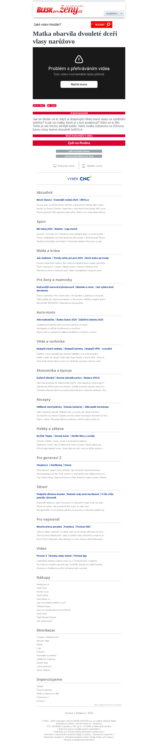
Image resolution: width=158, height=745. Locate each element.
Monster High (43, 641)
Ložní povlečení (44, 666)
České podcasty (44, 690)
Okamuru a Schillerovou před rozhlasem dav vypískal (62, 568)
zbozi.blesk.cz (43, 599)
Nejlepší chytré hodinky (50, 348)
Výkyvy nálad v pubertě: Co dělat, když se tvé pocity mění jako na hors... (71, 532)
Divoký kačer (62, 436)
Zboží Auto (42, 613)
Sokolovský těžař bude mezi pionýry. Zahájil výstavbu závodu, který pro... (71, 386)
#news (67, 465)
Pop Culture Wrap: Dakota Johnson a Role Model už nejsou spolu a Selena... (72, 477)
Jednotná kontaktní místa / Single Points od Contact (89, 737)
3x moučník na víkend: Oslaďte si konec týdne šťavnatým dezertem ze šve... (73, 415)
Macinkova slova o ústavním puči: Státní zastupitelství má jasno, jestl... (70, 270)
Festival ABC (83, 526)
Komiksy (69, 526)
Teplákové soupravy (46, 659)
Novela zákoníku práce (69, 378)
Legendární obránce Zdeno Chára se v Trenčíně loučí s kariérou (67, 561)
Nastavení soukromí (102, 734)
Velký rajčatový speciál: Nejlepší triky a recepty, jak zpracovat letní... (69, 412)
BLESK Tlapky (45, 436)
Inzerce (69, 713)
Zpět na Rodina (79, 143)
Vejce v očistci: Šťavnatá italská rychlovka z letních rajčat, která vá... (69, 419)
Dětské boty (42, 663)
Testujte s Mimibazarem (48, 637)
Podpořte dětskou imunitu (51, 494)
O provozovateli (79, 113)
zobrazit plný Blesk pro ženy (79, 156)
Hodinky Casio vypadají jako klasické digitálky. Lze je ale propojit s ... (69, 354)
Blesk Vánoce (44, 200)
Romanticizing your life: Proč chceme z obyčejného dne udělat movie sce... (72, 474)
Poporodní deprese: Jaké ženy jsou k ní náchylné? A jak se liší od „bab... (70, 503)
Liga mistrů (71, 229)
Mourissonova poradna (49, 526)
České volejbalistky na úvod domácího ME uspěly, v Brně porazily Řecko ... (72, 238)
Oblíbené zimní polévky (49, 407)
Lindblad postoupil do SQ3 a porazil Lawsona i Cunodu (62, 325)
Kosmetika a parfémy (46, 655)
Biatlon (59, 229)
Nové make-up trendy (97, 258)
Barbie (40, 644)
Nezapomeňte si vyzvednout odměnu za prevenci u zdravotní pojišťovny (70, 510)
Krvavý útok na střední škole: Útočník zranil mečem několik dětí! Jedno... (71, 205)
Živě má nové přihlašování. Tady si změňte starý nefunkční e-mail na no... (71, 535)
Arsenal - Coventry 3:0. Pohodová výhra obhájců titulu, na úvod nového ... (71, 234)
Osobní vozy (43, 592)
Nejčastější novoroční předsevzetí (56, 287)
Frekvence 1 (43, 697)
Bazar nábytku (43, 670)
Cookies (87, 734)
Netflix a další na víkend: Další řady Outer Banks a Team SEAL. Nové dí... (71, 357)
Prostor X (42, 556)
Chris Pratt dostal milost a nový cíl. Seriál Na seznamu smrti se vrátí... (69, 361)
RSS (90, 713)
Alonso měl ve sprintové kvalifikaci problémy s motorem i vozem (66, 332)
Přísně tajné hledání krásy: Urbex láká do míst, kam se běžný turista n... (70, 448)
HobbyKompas (43, 606)
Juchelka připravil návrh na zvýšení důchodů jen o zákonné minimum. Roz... (72, 390)
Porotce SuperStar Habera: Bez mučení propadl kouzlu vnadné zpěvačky (71, 263)
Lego (39, 648)
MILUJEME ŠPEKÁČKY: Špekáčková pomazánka (60, 303)
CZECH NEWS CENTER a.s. (79, 721)
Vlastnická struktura (53, 737)
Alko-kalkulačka (46, 319)
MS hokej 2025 (45, 229)
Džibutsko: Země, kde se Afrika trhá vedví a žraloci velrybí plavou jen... (70, 445)
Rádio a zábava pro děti (48, 693)
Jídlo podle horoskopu (97, 407)
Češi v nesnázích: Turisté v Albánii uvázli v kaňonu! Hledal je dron (67, 267)
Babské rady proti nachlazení (83, 494)
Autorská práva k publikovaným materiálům (79, 729)
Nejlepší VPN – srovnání (98, 348)
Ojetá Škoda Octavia (46, 617)
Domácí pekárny (73, 407)
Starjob (40, 686)
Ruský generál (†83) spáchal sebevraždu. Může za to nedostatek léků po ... (72, 212)
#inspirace (43, 465)
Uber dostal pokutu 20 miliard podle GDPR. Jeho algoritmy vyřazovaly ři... (71, 383)
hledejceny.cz (43, 584)
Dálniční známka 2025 (91, 319)
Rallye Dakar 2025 (67, 319)
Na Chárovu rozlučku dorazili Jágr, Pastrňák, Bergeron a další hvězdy (69, 564)
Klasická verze (66, 165)
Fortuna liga (80, 556)
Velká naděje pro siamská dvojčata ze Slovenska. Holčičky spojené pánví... (72, 299)
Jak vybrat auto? (44, 621)
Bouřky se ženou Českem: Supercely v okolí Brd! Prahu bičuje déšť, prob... (72, 208)
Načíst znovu (79, 84)
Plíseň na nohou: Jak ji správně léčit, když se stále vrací (63, 506)
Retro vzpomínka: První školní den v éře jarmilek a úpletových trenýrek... (71, 295)
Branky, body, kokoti (60, 556)
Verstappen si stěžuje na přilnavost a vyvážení (58, 328)
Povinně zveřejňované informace (79, 740)
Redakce (81, 713)
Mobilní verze (94, 165)
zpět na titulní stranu (79, 151)
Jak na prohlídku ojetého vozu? (51, 603)
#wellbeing (56, 465)
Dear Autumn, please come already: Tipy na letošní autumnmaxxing (68, 470)
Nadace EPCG (92, 378)
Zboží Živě (42, 588)
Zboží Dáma (42, 595)
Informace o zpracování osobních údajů (62, 734)
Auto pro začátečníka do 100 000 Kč (54, 610)
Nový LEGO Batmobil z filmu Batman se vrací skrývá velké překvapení (70, 539)
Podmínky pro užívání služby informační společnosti (78, 732)
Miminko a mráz (85, 287)
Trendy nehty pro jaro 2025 (68, 258)
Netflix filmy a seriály (83, 436)
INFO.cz (85, 200)
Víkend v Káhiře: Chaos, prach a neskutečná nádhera (62, 441)
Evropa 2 (41, 701)
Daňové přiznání (46, 378)
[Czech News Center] (86, 178)
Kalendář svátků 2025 (66, 200)
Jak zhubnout (44, 258)
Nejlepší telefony (74, 348)
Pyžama (40, 652)
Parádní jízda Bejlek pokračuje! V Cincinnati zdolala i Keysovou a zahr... (70, 241)
